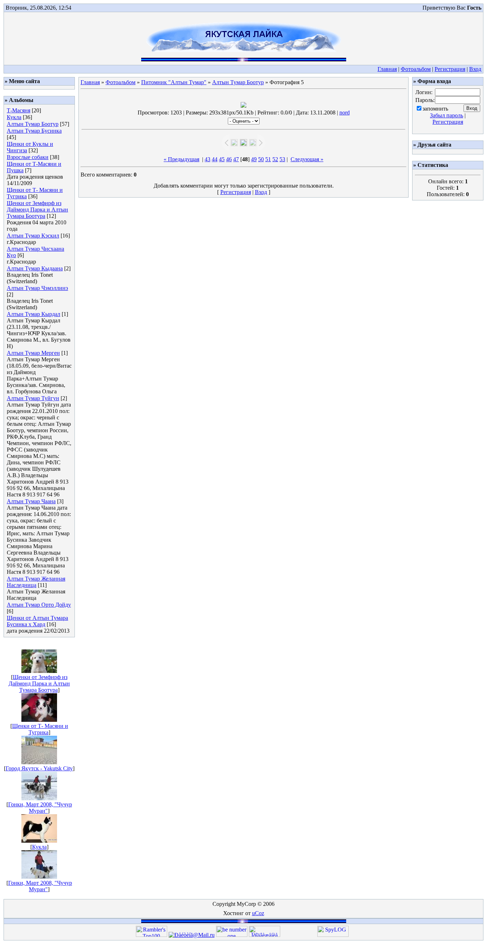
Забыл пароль (446, 115)
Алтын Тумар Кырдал (33, 314)
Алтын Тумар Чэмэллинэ (37, 288)
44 (214, 159)
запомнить (435, 109)
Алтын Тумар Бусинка (34, 131)
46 (229, 159)
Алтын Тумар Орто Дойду (39, 605)
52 (275, 159)
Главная (387, 69)
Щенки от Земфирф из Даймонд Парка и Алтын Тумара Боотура (37, 209)
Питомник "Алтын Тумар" (173, 82)
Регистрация (450, 69)
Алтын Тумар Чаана (31, 501)
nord (344, 112)
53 (282, 159)
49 (254, 159)
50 (261, 159)
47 (236, 159)
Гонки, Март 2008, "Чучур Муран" (40, 807)
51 (268, 159)
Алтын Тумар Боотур (32, 124)
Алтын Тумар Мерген (33, 353)
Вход (475, 69)
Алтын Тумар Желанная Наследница (36, 582)
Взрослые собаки (27, 157)
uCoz (258, 913)
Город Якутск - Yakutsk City (39, 768)
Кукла (14, 117)
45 (222, 159)
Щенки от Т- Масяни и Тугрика (40, 729)
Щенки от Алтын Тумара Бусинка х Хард (37, 621)
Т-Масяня (18, 110)
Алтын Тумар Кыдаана (35, 268)
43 (207, 159)
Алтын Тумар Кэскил (33, 236)
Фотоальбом (416, 69)
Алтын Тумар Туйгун (33, 398)
